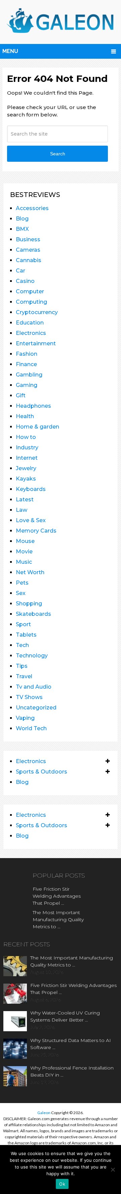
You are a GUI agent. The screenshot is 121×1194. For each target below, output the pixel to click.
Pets (22, 583)
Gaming (26, 385)
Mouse (25, 541)
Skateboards (33, 614)
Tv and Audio (33, 687)
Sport (23, 624)
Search (57, 153)
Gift (21, 395)
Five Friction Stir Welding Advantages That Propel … (57, 896)
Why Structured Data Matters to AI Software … (70, 1043)
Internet (27, 458)
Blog (22, 218)
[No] (112, 1169)
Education (30, 322)
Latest (25, 499)
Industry (27, 447)
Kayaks (26, 479)
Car (20, 270)
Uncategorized (36, 707)
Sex (21, 593)
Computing (31, 302)
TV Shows (29, 697)
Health (25, 416)
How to (26, 437)
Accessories (32, 208)
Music (24, 562)
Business (28, 239)
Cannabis (28, 260)
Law (21, 510)
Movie (24, 551)
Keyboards (31, 489)
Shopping (29, 603)
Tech (22, 645)
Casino (25, 281)
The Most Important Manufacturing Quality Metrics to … (58, 919)
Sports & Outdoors (41, 771)
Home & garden (37, 427)
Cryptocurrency (37, 312)
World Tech (31, 728)
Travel (24, 676)
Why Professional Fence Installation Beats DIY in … (72, 1071)
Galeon (43, 1112)
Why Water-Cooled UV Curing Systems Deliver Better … (65, 1016)
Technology (32, 655)
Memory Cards (36, 531)
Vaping (25, 718)
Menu (10, 51)
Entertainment (36, 343)
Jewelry (26, 468)
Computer (30, 291)
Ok (62, 1184)
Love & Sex (31, 520)
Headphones (33, 406)
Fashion (26, 354)
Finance (26, 364)
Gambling (29, 374)
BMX (22, 229)
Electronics (31, 333)
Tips (22, 666)
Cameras (28, 250)
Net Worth (30, 572)
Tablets (26, 635)
